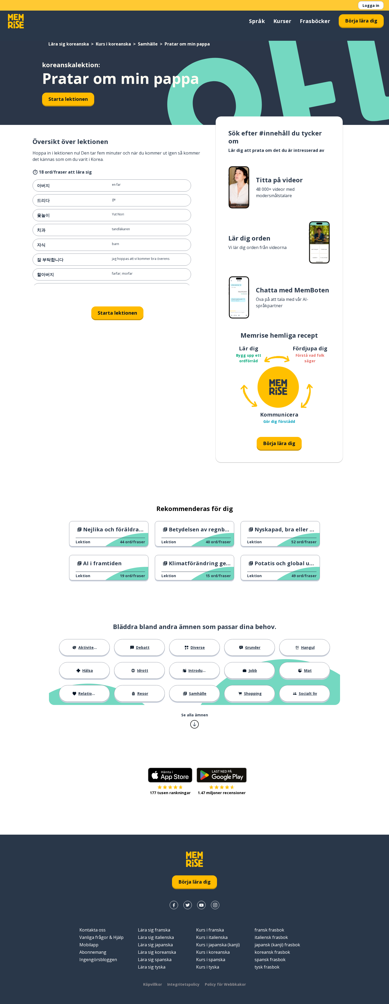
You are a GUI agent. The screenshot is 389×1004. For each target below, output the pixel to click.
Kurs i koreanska (113, 44)
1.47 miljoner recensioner (222, 792)
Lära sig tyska (151, 967)
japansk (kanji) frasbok (277, 945)
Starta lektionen (68, 99)
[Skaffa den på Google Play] (222, 775)
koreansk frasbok (272, 952)
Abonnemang (92, 952)
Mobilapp (88, 945)
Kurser (282, 21)
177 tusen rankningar (170, 792)
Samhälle (148, 44)
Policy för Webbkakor (225, 984)
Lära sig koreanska (68, 44)
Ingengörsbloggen (98, 959)
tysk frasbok (267, 967)
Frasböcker (315, 21)
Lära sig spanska (154, 959)
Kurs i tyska (207, 967)
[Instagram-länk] (215, 905)
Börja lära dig (361, 20)
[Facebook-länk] (174, 905)
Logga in (371, 5)
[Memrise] (15, 21)
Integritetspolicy (183, 984)
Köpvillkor (152, 984)
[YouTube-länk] (201, 905)
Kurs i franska (210, 930)
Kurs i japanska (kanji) (218, 945)
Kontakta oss (92, 930)
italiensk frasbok (271, 937)
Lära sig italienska (156, 937)
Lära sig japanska (155, 945)
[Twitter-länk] (187, 905)
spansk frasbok (270, 959)
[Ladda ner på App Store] (170, 775)
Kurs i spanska (210, 959)
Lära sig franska (154, 930)
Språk (257, 21)
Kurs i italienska (212, 937)
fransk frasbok (269, 930)
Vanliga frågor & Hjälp (101, 937)
